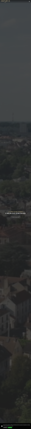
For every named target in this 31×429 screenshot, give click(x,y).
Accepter (10, 427)
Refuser (6, 427)
